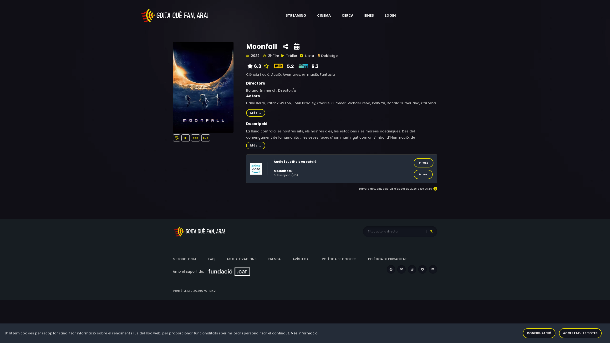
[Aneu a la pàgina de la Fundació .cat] (229, 271)
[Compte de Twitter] (401, 269)
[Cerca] (431, 231)
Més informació (304, 333)
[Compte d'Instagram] (412, 269)
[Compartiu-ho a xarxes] (285, 46)
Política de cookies (339, 259)
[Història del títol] (297, 46)
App (424, 174)
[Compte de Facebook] (391, 269)
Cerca (347, 15)
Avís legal (301, 259)
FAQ (211, 259)
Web (425, 163)
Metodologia (184, 259)
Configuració (539, 333)
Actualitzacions (241, 259)
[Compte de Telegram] (422, 269)
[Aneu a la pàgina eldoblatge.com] (318, 56)
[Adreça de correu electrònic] (433, 269)
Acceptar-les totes (580, 333)
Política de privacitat (387, 259)
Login (390, 15)
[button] (296, 15)
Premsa (274, 259)
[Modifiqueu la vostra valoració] (265, 66)
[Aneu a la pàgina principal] (175, 15)
